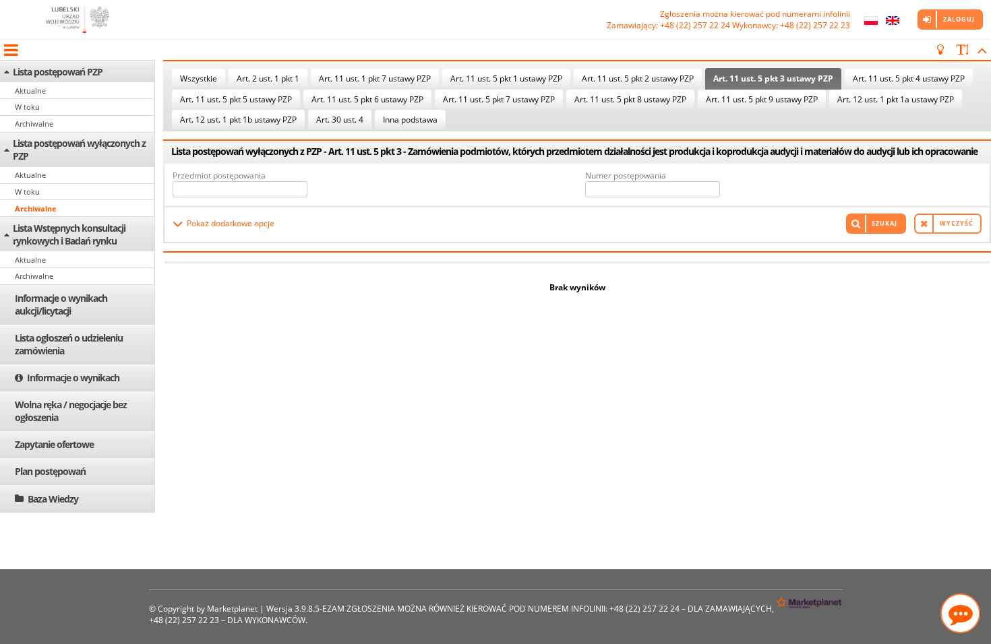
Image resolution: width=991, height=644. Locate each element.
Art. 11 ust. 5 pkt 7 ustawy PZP (499, 99)
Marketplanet (232, 608)
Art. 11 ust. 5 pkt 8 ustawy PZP (630, 99)
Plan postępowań (50, 471)
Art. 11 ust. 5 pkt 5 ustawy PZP (236, 99)
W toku (27, 107)
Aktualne (30, 91)
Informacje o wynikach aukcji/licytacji (61, 304)
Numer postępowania (625, 175)
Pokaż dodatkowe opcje (230, 223)
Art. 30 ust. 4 (339, 119)
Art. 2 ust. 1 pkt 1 (268, 78)
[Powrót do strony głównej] (77, 19)
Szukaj (884, 223)
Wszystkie (198, 78)
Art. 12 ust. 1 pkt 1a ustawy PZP (895, 99)
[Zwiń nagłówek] (980, 50)
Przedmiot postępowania (219, 175)
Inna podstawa (410, 119)
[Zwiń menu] (10, 50)
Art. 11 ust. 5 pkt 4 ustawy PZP (909, 78)
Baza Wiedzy (53, 498)
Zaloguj (959, 19)
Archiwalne (34, 124)
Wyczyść (956, 223)
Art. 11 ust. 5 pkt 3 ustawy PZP (773, 78)
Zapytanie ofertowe (54, 444)
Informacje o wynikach (73, 377)
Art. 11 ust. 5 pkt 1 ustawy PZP (506, 78)
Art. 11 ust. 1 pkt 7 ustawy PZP (375, 78)
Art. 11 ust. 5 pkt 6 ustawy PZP (367, 99)
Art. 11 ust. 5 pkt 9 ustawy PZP (762, 99)
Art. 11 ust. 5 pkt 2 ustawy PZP (638, 78)
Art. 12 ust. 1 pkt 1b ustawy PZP (238, 119)
